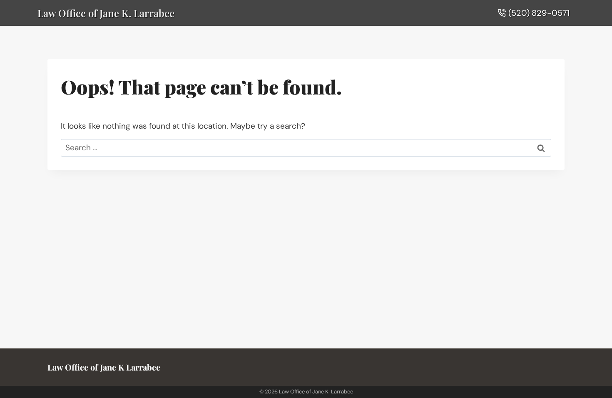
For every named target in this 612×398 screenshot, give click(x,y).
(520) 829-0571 (539, 12)
